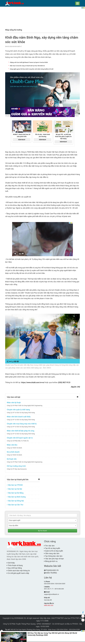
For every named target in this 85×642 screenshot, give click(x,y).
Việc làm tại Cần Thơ (15, 505)
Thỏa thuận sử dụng (15, 565)
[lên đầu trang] (82, 616)
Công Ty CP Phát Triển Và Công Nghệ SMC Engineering (24, 405)
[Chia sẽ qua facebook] (82, 612)
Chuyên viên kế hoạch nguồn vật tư (20, 438)
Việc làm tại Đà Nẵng (15, 493)
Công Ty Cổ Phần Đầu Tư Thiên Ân (18, 441)
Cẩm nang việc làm (52, 553)
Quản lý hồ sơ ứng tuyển (54, 551)
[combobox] (42, 520)
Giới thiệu (11, 563)
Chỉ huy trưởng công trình (16, 466)
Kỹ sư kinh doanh (13, 452)
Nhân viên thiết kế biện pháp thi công (20, 431)
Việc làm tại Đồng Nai (15, 501)
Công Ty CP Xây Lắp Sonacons (17, 469)
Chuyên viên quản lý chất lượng (18, 409)
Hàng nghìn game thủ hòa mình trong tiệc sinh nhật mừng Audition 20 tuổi (31, 69)
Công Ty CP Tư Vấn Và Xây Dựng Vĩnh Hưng (21, 413)
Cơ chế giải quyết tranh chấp (18, 573)
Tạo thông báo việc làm (53, 556)
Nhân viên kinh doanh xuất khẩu (19, 416)
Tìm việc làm (50, 546)
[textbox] (42, 515)
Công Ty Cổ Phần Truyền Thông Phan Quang (19, 624)
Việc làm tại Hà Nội (14, 489)
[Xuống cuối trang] (82, 620)
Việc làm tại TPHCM (15, 485)
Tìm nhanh (43, 531)
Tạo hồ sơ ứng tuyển (52, 548)
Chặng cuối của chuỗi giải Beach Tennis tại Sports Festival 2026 (29, 62)
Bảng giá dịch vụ (51, 561)
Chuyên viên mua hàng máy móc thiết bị (21, 424)
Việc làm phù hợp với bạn (54, 558)
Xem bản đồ (48, 600)
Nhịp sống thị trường (13, 30)
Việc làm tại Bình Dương (16, 497)
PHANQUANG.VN (52, 570)
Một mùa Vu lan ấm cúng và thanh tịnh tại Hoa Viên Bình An (27, 66)
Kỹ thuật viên (12, 459)
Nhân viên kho (12, 445)
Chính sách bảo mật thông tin (18, 570)
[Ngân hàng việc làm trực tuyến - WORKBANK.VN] (14, 3)
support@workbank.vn (51, 594)
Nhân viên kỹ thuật (14, 402)
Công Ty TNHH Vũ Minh (14, 448)
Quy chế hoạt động (14, 568)
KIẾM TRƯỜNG (51, 573)
